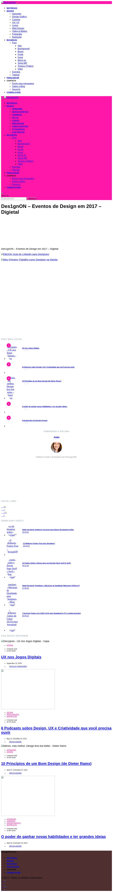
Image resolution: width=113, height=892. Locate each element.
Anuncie (16, 89)
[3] (12, 398)
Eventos (16, 72)
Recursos (12, 40)
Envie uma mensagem (23, 83)
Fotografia (17, 34)
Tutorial (15, 75)
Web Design (18, 28)
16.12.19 (25, 566)
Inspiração (12, 716)
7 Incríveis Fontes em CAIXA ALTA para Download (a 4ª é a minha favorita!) (51, 613)
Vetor (20, 69)
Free (14, 43)
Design (10, 11)
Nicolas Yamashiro (18, 666)
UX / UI (15, 22)
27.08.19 (25, 588)
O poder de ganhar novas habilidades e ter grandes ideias (44, 407)
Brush (20, 51)
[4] (12, 412)
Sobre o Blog (18, 86)
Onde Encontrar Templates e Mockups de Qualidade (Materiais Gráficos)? (51, 586)
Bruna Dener (15, 742)
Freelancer (13, 78)
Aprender (16, 14)
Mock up (22, 60)
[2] (12, 372)
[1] (12, 358)
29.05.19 (25, 616)
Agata (56, 437)
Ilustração (17, 37)
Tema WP (22, 63)
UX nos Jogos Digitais (30, 348)
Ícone (20, 57)
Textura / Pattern (25, 66)
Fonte (20, 54)
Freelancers (13, 714)
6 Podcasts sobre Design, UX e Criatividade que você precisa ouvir (48, 367)
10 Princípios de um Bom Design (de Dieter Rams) (41, 381)
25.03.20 (25, 532)
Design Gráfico (19, 16)
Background (23, 48)
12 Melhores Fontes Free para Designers (39, 543)
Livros (15, 25)
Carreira (16, 19)
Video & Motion (19, 31)
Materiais (12, 8)
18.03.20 (26, 546)
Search (31, 199)
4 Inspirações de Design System (34, 421)
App (20, 46)
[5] (12, 426)
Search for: (5, 196)
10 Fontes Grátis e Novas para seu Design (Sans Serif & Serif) (46, 563)
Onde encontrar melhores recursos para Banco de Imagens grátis (48, 530)
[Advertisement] (56, 299)
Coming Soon (14, 92)
